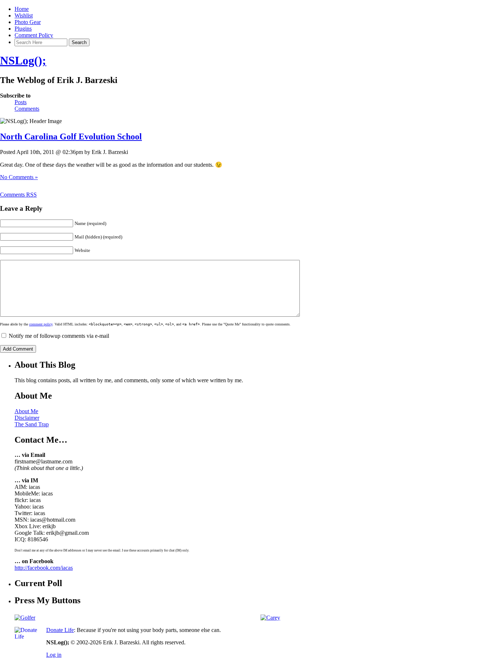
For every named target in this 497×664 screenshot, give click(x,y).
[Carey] (270, 617)
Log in (53, 655)
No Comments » (19, 177)
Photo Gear (28, 22)
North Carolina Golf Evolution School (71, 136)
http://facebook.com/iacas (44, 568)
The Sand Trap (32, 424)
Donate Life (60, 630)
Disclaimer (27, 418)
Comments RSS (18, 194)
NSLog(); (23, 60)
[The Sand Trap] (25, 617)
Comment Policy (34, 35)
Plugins (23, 28)
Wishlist (24, 15)
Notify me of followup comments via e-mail (59, 336)
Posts (21, 102)
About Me (26, 411)
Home (22, 9)
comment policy (40, 324)
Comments (27, 109)
